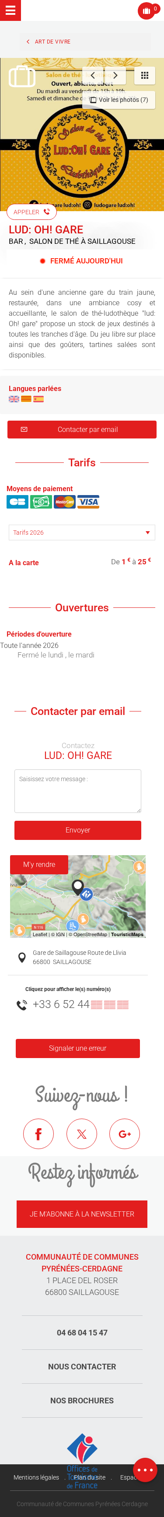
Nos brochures (82, 1400)
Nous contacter (82, 1366)
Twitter (88, 1140)
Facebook (45, 1140)
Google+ (131, 1140)
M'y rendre (39, 864)
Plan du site (89, 1477)
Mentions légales (36, 1477)
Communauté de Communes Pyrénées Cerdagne (82, 1503)
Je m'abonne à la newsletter (82, 1214)
